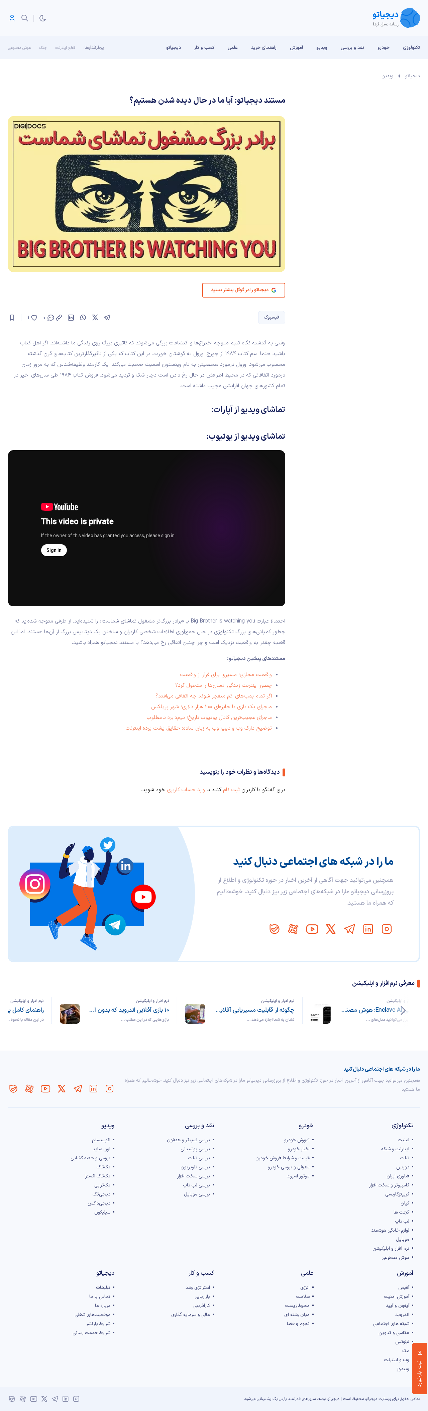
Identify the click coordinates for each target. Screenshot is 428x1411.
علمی (233, 47)
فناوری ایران (398, 1176)
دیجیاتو (173, 47)
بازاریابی (202, 1296)
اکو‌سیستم (101, 1140)
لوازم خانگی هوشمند (390, 1230)
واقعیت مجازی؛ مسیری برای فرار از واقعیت (226, 675)
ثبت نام (231, 790)
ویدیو (321, 47)
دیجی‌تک (101, 1194)
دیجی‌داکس (99, 1203)
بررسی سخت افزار (193, 1176)
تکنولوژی (411, 47)
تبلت (404, 1158)
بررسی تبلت (199, 1158)
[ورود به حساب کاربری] (12, 18)
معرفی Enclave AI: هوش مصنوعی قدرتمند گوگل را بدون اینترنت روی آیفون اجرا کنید (379, 1010)
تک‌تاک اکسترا (97, 1176)
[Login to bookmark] (12, 318)
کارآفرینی (201, 1305)
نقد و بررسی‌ (352, 47)
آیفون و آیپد (397, 1305)
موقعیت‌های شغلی (92, 1314)
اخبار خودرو (299, 1149)
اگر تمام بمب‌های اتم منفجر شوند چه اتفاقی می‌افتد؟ (213, 696)
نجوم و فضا (298, 1323)
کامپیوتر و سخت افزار (389, 1185)
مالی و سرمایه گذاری (190, 1314)
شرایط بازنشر (98, 1323)
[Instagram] (387, 929)
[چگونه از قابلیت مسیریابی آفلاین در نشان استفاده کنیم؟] (195, 1014)
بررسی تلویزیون (195, 1167)
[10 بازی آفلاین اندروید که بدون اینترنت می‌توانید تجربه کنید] (70, 1014)
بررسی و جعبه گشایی (90, 1158)
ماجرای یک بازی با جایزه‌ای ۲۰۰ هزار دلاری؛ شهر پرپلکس (211, 707)
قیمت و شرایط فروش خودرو (283, 1158)
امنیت (403, 1140)
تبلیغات (103, 1287)
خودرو (384, 47)
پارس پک (280, 1399)
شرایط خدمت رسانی (91, 1332)
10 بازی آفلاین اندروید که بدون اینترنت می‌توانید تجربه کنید (128, 1010)
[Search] (25, 18)
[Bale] (274, 929)
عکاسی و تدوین (394, 1332)
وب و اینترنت (396, 1359)
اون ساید (101, 1149)
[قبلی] (403, 1010)
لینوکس (402, 1341)
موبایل (402, 1239)
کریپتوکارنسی (397, 1194)
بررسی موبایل (197, 1194)
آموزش (296, 47)
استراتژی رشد (198, 1287)
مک (405, 1350)
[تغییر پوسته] (43, 18)
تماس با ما (99, 1296)
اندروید (402, 1314)
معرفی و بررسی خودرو (289, 1167)
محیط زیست (297, 1305)
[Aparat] (293, 929)
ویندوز (403, 1369)
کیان (405, 1203)
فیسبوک (272, 317)
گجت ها (401, 1212)
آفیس (403, 1287)
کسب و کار (204, 47)
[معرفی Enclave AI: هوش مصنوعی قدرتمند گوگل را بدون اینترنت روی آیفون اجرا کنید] (321, 1014)
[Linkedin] (368, 929)
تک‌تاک (103, 1167)
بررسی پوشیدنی (195, 1149)
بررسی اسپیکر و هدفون (188, 1140)
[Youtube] (312, 929)
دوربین (402, 1167)
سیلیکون (102, 1212)
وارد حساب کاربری (186, 790)
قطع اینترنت (65, 48)
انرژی (305, 1287)
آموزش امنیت (396, 1296)
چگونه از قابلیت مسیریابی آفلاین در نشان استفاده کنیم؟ (254, 1010)
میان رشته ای (297, 1314)
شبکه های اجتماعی (391, 1323)
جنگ (43, 48)
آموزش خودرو (297, 1140)
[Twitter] (330, 929)
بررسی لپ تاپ (196, 1185)
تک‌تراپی (102, 1185)
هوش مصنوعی (19, 48)
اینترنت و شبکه (395, 1149)
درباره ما (102, 1305)
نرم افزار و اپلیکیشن (403, 1001)
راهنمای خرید (264, 47)
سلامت (303, 1296)
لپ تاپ (402, 1221)
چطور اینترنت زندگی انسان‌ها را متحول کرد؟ (223, 685)
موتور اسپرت (298, 1176)
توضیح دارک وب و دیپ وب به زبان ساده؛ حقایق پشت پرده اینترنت (198, 728)
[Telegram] (349, 929)
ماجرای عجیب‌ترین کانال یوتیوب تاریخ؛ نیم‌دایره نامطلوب (209, 718)
